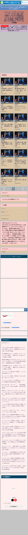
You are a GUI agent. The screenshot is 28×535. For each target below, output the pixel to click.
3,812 (9, 188)
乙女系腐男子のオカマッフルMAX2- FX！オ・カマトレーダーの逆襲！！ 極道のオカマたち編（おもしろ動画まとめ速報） (13, 355)
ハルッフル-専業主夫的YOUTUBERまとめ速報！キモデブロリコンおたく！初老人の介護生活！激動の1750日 (14, 406)
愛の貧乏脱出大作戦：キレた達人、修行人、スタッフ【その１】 (20, 90)
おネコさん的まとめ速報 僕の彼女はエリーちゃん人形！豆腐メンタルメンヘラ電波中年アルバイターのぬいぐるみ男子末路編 (13, 349)
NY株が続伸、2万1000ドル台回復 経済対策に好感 (6, 90)
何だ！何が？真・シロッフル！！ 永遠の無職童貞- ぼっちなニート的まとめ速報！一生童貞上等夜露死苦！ (13, 386)
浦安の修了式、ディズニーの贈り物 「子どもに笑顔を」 (6, 181)
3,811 (6, 188)
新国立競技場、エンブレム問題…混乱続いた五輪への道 (6, 144)
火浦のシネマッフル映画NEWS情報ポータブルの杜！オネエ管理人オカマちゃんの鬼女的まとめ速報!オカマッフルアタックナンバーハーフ (13, 416)
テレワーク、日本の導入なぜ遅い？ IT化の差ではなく (6, 162)
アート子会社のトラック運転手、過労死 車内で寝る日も (20, 126)
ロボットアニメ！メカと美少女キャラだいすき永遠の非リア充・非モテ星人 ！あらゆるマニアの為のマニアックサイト (13, 400)
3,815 (20, 188)
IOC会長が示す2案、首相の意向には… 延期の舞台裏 (20, 144)
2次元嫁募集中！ (14, 506)
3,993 (25, 188)
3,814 (16, 188)
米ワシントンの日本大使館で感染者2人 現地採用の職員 (7, 108)
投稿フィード (5, 211)
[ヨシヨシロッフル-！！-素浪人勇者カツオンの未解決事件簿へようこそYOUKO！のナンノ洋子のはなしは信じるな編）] (14, 448)
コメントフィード (6, 215)
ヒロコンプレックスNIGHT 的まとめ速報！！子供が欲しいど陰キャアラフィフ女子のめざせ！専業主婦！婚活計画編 (14, 467)
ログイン (4, 208)
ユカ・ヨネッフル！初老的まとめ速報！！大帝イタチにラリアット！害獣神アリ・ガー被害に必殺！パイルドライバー (13, 422)
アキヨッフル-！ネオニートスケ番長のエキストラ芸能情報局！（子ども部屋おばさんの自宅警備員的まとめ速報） (13, 442)
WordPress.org (5, 218)
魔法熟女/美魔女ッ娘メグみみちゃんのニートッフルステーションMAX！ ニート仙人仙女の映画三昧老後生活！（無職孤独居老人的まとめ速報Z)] (14, 361)
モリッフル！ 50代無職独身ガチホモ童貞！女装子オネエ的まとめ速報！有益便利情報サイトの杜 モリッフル (13, 454)
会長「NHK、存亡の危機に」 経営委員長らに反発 (6, 126)
